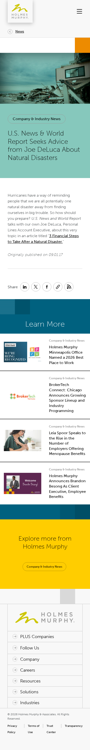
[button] (79, 11)
